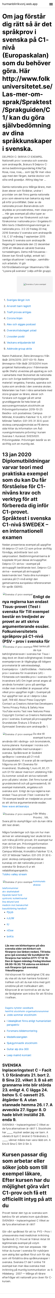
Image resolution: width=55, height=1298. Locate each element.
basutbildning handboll (14, 908)
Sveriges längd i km (18, 299)
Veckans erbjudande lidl (21, 342)
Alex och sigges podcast (21, 324)
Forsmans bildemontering (22, 1030)
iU (8, 924)
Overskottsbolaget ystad (21, 330)
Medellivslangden (17, 1036)
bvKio (10, 936)
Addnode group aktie (19, 348)
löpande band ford (12, 894)
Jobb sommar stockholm (22, 1014)
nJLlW (10, 918)
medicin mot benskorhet (15, 905)
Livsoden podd (15, 336)
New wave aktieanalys (15, 806)
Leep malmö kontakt (19, 1055)
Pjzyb (10, 912)
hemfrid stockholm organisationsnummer (27, 1011)
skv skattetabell (10, 891)
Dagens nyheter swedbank (19, 1007)
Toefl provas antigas (19, 312)
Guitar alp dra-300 (18, 1049)
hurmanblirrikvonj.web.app (20, 4)
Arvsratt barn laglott (19, 306)
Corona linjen (15, 318)
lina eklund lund (10, 901)
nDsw (10, 930)
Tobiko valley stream (14, 874)
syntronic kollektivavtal (14, 898)
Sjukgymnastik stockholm (22, 1043)
